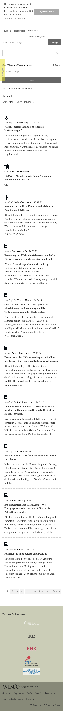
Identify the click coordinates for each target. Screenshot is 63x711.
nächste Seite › (37, 591)
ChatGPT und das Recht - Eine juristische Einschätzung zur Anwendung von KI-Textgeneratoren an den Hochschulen (26, 308)
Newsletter (32, 30)
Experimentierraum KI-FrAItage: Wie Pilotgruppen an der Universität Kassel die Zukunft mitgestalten (27, 508)
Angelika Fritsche (16, 549)
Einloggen (54, 42)
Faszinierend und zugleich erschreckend (25, 553)
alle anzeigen (19, 614)
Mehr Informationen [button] (15, 18)
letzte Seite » (53, 591)
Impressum (19, 693)
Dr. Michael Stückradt (18, 171)
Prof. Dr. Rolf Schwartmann (21, 402)
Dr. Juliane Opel (16, 500)
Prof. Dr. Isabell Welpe (18, 122)
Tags (17, 71)
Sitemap (30, 699)
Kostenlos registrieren (14, 30)
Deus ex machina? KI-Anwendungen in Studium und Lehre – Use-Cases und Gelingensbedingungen (31, 359)
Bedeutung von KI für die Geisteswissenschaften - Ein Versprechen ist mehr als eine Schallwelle (31, 257)
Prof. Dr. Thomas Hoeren (20, 300)
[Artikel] (6, 117)
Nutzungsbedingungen (12, 699)
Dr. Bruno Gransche (17, 251)
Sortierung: (8, 101)
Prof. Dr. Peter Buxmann (19, 451)
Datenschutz (50, 693)
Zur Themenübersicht (15, 65)
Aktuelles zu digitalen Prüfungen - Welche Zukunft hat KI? (28, 177)
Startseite (6, 71)
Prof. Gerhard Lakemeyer (20, 201)
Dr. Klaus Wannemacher (19, 352)
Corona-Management (37, 36)
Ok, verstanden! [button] (47, 11)
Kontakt (38, 693)
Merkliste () (8, 42)
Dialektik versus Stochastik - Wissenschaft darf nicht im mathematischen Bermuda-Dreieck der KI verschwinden (30, 409)
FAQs (19, 42)
